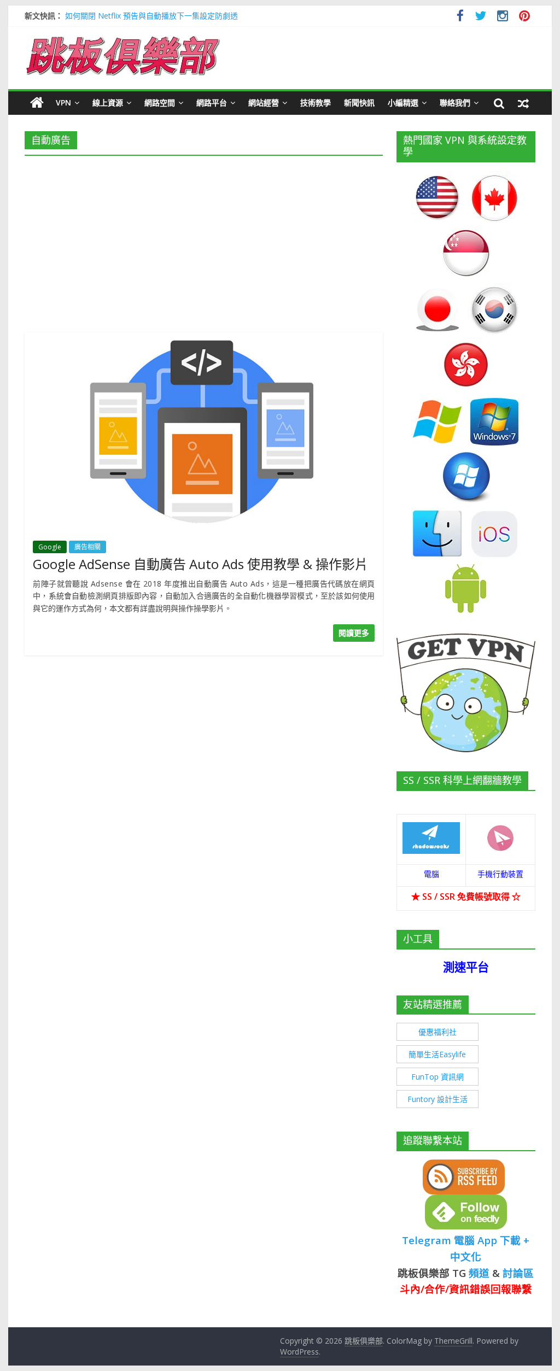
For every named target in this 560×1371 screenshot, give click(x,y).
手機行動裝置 (500, 874)
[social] (460, 17)
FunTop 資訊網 (437, 1076)
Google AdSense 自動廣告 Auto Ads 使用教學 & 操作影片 (200, 564)
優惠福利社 (437, 1032)
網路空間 (159, 102)
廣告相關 (87, 547)
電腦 (431, 874)
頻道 (479, 1273)
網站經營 (263, 102)
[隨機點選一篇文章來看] (523, 102)
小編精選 (403, 102)
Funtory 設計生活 (437, 1099)
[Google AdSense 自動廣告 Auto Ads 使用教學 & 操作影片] (204, 339)
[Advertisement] (204, 240)
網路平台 (211, 102)
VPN (63, 102)
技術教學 (315, 102)
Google (49, 547)
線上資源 (107, 102)
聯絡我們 (455, 102)
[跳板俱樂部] (123, 38)
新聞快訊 (359, 102)
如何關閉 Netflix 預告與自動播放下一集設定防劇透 (151, 15)
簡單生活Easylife (437, 1054)
